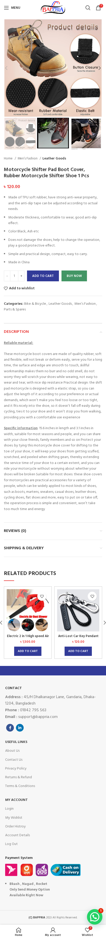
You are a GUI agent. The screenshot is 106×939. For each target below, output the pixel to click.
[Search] (88, 8)
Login (9, 809)
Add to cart (43, 276)
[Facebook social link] (10, 728)
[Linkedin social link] (20, 728)
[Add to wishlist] (41, 596)
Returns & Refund (18, 777)
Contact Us (13, 760)
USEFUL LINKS (16, 742)
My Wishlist (13, 818)
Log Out (11, 844)
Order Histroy (15, 827)
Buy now (74, 276)
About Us (12, 751)
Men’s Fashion (27, 158)
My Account (16, 800)
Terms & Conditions (20, 786)
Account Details (17, 835)
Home (8, 158)
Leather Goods (54, 158)
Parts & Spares (15, 309)
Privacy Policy (15, 769)
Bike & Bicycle (35, 304)
